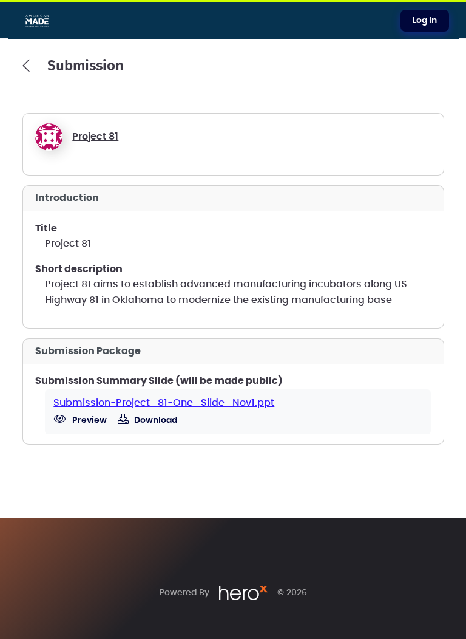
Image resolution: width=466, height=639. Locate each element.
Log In (425, 20)
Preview (88, 420)
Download (154, 420)
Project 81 (95, 137)
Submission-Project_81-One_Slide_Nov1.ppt (163, 403)
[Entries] (26, 65)
